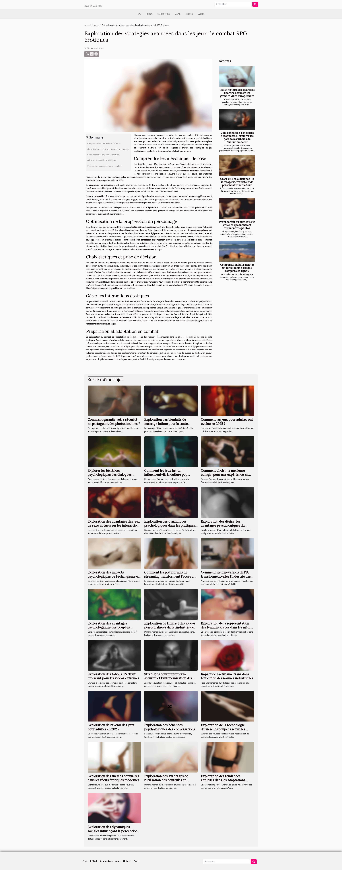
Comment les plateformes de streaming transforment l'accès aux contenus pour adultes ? (170, 576)
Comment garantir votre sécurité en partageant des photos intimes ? (114, 421)
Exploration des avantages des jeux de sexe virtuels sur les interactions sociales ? (114, 525)
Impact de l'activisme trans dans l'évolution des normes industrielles (227, 676)
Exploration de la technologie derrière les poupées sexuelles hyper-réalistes (223, 729)
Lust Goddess (129, 288)
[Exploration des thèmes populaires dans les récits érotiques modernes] (114, 757)
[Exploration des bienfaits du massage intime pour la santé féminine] (171, 400)
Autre (201, 14)
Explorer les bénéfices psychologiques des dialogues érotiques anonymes (110, 474)
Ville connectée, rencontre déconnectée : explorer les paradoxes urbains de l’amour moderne (237, 137)
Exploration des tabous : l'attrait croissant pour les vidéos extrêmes (113, 676)
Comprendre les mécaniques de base (103, 143)
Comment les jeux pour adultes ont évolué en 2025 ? (227, 421)
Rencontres (163, 14)
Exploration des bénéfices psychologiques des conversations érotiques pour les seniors (169, 729)
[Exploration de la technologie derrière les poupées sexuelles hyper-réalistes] (227, 706)
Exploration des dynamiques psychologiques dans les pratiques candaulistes (169, 525)
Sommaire (96, 137)
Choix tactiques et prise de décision (103, 155)
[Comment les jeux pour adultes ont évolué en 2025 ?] (227, 400)
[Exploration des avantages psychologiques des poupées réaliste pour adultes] (114, 604)
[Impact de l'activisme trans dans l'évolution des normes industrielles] (227, 655)
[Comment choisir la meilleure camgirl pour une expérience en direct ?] (227, 451)
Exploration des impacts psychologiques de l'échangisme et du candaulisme (113, 576)
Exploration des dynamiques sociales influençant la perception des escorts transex (113, 831)
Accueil (87, 25)
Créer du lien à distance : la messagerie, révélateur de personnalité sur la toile (237, 182)
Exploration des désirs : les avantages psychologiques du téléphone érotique (223, 525)
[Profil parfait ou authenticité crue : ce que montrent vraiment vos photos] (237, 208)
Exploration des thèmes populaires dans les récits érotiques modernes (113, 778)
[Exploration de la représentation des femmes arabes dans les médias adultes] (227, 604)
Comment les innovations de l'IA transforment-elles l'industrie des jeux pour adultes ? (226, 576)
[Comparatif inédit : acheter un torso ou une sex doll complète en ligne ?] (237, 251)
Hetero (189, 14)
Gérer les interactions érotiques (101, 160)
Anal (177, 14)
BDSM (149, 14)
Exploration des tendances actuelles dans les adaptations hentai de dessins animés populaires (227, 780)
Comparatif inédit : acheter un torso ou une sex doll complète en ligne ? (237, 267)
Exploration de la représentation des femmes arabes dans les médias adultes (227, 627)
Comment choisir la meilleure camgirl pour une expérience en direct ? (224, 474)
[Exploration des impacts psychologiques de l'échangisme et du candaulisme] (114, 553)
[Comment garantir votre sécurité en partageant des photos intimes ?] (114, 400)
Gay (139, 14)
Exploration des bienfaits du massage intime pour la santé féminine (166, 423)
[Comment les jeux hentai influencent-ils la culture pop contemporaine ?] (171, 451)
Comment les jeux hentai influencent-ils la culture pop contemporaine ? (165, 474)
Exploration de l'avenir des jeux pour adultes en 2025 (111, 727)
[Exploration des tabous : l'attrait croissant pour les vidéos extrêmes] (114, 655)
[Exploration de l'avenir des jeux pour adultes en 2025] (114, 706)
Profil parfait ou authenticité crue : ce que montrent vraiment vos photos (237, 225)
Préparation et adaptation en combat (104, 166)
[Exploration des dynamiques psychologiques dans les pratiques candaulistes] (171, 502)
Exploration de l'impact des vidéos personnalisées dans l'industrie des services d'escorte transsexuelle (169, 627)
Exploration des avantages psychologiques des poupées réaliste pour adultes (109, 627)
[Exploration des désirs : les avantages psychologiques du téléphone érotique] (227, 502)
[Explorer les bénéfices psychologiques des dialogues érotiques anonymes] (114, 451)
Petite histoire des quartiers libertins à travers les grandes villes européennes (237, 92)
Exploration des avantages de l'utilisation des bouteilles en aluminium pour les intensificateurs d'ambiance (170, 782)
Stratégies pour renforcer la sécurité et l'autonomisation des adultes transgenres (168, 678)
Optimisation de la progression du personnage (108, 149)
